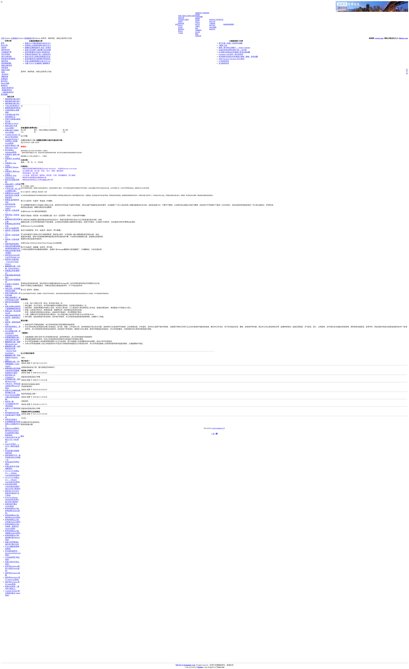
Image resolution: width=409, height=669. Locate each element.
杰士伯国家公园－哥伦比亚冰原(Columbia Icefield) (12, 333)
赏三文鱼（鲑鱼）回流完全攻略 (231, 43)
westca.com (379, 38)
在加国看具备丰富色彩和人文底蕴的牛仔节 (12, 424)
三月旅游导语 (224, 61)
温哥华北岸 (5, 50)
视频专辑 (4, 76)
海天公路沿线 (6, 56)
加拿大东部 (5, 70)
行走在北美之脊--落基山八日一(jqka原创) (12, 439)
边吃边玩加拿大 (11, 419)
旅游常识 (4, 85)
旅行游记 (4, 81)
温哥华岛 (4, 61)
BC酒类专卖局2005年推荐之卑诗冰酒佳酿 (234, 52)
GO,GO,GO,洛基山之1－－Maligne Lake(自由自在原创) (12, 473)
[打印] (407, 71)
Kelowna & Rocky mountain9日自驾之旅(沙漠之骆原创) (12, 500)
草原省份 (4, 68)
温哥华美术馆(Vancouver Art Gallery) (10, 206)
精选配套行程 (29, 38)
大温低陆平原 (6, 52)
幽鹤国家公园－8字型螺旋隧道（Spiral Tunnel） (12, 364)
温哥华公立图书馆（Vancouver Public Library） (12, 262)
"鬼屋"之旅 (223, 45)
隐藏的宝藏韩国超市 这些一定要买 (38, 48)
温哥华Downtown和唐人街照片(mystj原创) (12, 568)
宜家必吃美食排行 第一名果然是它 (38, 54)
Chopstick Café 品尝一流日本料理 (231, 54)
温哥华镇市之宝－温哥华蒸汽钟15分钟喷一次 (12, 457)
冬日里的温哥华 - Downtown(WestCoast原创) (12, 553)
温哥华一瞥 (9, 401)
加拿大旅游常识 (7, 88)
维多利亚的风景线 (12, 244)
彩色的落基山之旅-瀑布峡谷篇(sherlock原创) (12, 537)
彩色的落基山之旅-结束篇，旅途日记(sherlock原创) (12, 526)
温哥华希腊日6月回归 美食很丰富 (37, 52)
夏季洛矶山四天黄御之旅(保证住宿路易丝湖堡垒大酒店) (12, 370)
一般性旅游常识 (7, 92)
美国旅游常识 (6, 90)
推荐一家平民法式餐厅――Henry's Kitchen (234, 48)
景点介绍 (4, 45)
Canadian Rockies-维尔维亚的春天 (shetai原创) (12, 593)
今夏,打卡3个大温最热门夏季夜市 (37, 63)
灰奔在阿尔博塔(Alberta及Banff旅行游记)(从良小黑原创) (12, 486)
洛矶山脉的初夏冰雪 (12, 315)
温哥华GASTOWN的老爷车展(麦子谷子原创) (12, 493)
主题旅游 (14, 38)
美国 (3, 72)
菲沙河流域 (5, 54)
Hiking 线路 (5, 83)
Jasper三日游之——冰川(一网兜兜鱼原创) (12, 446)
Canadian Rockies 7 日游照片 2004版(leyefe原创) (12, 141)
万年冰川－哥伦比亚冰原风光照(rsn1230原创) (12, 386)
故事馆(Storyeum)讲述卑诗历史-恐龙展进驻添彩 (12, 195)
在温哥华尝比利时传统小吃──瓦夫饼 (233, 50)
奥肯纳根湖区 (6, 63)
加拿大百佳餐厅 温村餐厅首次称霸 (38, 50)
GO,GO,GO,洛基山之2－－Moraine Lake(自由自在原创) (12, 480)
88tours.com (403, 38)
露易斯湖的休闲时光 (12, 108)
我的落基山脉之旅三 (12, 99)
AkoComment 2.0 (218, 428)
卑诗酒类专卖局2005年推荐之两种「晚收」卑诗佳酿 (238, 56)
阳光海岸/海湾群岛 (8, 59)
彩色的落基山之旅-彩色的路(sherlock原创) (12, 511)
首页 (3, 38)
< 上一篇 (214, 433)
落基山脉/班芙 (6, 65)
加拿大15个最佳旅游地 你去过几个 (38, 43)
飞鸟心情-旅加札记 (12, 106)
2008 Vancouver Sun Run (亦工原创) (231, 59)
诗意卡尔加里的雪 (12, 228)
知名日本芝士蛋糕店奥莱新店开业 (37, 56)
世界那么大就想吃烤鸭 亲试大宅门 (38, 45)
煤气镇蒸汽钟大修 (12, 413)
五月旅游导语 (224, 63)
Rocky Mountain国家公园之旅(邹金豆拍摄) (12, 397)
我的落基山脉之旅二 (12, 101)
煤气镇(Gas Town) (11, 123)
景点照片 (5, 74)
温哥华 (3, 47)
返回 (22, 436)
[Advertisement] (9, 630)
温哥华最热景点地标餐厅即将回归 (37, 59)
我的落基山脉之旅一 (12, 103)
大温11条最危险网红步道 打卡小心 (38, 61)
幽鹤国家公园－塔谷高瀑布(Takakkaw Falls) (12, 357)
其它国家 (4, 94)
